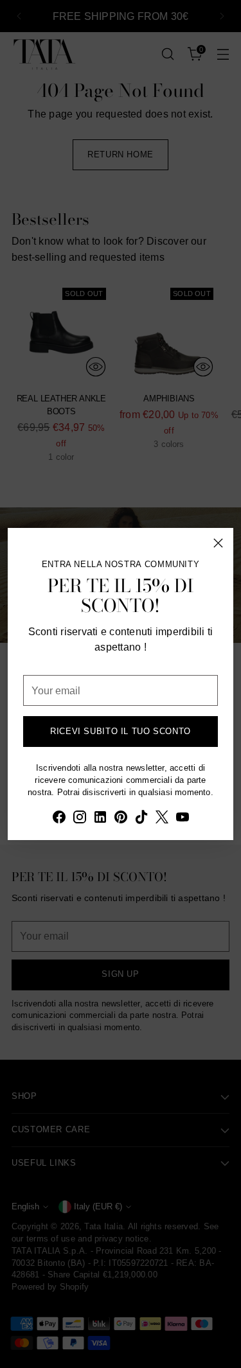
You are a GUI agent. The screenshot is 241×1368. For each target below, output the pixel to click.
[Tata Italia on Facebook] (59, 819)
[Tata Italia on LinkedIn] (100, 819)
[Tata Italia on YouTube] (182, 819)
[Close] (218, 543)
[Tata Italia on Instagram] (79, 819)
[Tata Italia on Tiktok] (141, 819)
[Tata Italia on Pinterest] (121, 819)
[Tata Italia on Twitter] (162, 819)
